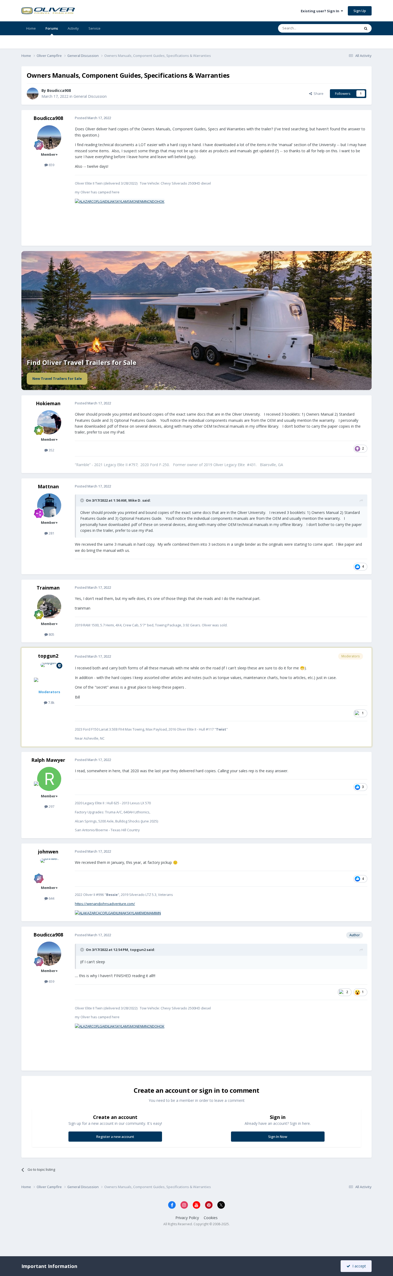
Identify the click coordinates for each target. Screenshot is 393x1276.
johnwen (48, 851)
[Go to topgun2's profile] (49, 675)
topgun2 (48, 656)
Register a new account (115, 1136)
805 (51, 634)
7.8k (51, 702)
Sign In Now (277, 1136)
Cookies (211, 1217)
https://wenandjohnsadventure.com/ (105, 903)
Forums (51, 28)
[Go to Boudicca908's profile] (32, 93)
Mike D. (134, 500)
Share (317, 93)
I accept (358, 1266)
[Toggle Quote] (82, 500)
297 (51, 806)
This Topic (345, 28)
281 (51, 533)
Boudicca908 (48, 118)
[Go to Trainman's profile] (49, 607)
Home (31, 28)
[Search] (366, 28)
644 (51, 898)
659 (51, 164)
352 (51, 450)
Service (94, 28)
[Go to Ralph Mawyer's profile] (49, 779)
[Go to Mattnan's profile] (49, 505)
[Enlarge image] (119, 201)
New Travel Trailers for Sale (57, 378)
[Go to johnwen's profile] (49, 871)
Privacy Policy (187, 1217)
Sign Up (359, 10)
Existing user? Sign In (321, 11)
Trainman (48, 587)
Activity (73, 28)
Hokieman (48, 403)
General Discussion (90, 96)
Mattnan (48, 486)
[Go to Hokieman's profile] (49, 422)
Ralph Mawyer (48, 760)
